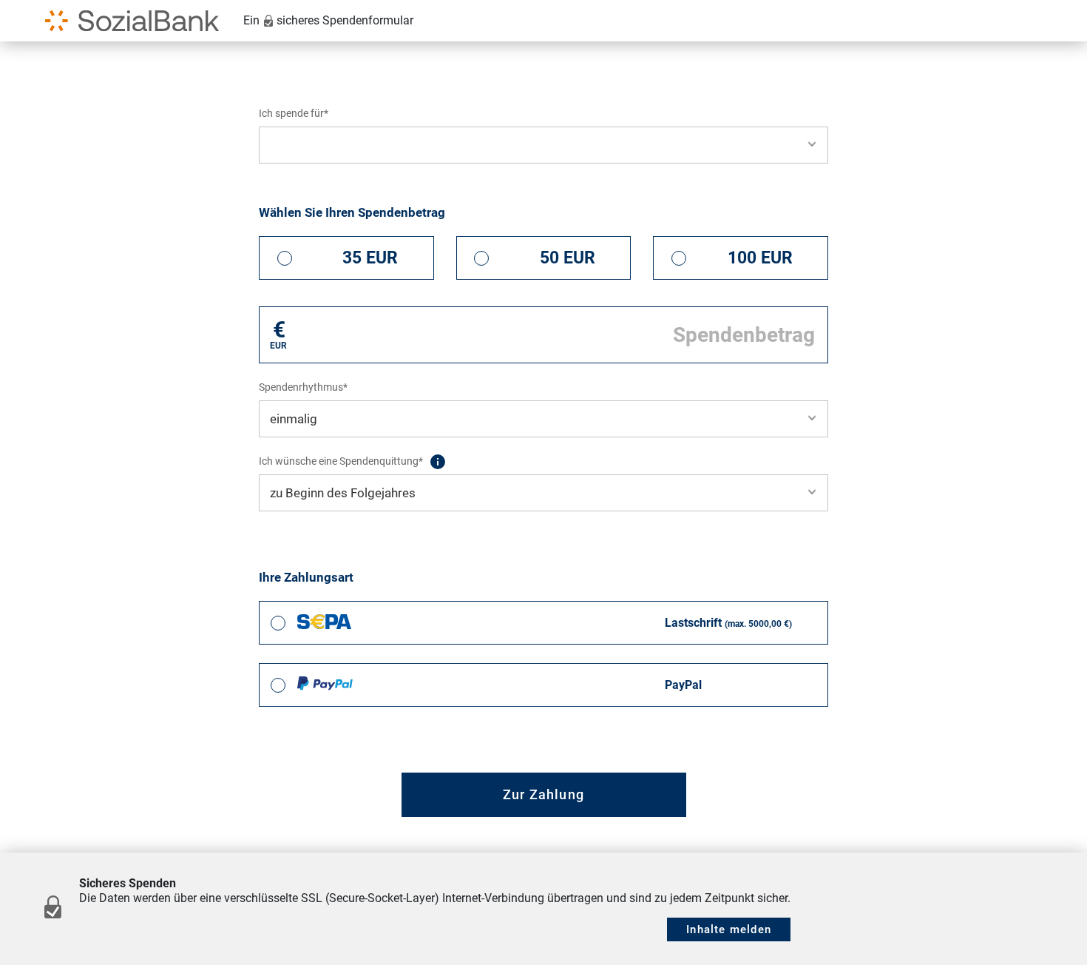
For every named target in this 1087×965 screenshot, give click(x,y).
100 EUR (760, 258)
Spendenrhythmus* (303, 387)
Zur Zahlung (543, 794)
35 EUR (370, 258)
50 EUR (567, 258)
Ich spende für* (293, 113)
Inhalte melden (728, 929)
